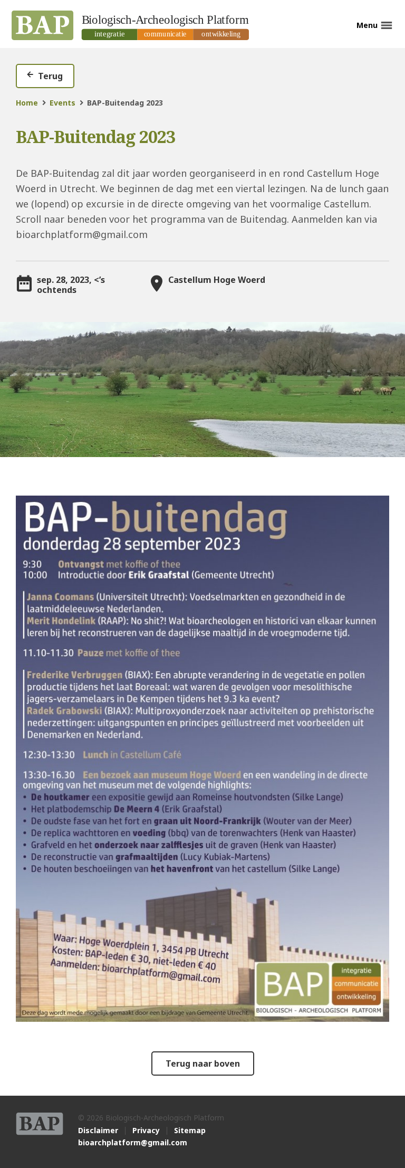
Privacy (146, 1130)
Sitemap (190, 1130)
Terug (50, 76)
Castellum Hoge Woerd (216, 280)
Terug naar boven (203, 1063)
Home (27, 103)
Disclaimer (98, 1130)
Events (62, 103)
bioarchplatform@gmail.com (132, 1142)
